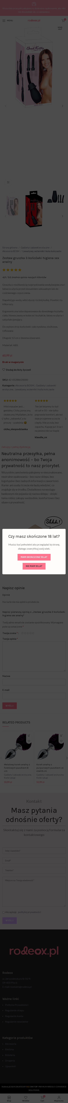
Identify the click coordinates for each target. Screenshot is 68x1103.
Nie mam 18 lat (34, 566)
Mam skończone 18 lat (34, 557)
